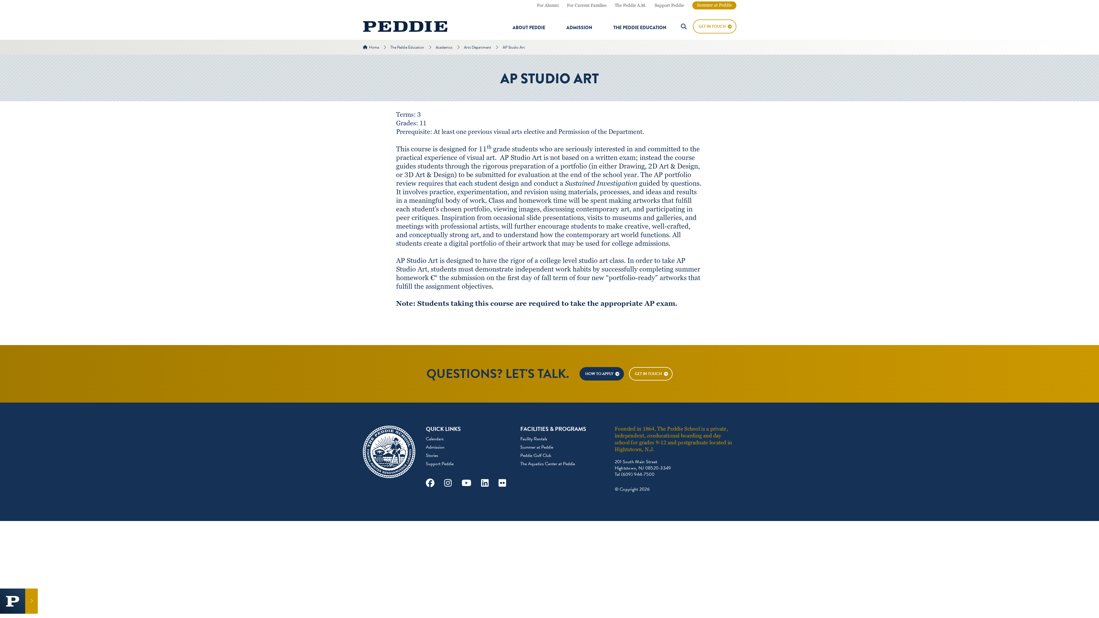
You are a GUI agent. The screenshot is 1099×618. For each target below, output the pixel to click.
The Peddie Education (639, 28)
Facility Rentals (533, 438)
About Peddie (529, 28)
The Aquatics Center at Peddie (547, 463)
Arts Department (477, 47)
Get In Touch (712, 26)
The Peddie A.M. (630, 5)
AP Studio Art (514, 47)
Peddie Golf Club (535, 455)
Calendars (435, 438)
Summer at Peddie (714, 5)
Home (374, 47)
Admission (579, 28)
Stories (432, 455)
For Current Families (586, 5)
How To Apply (599, 374)
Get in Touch (648, 374)
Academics (444, 47)
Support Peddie (669, 5)
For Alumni (548, 5)
